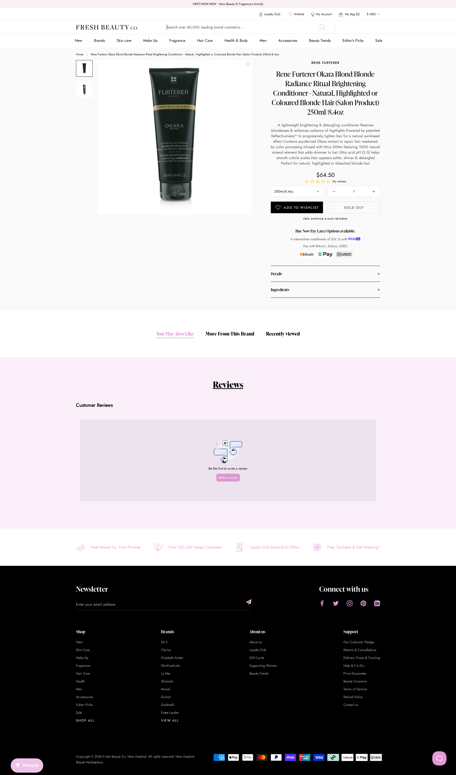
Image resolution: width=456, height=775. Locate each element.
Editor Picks (84, 704)
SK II (164, 642)
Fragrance (177, 40)
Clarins (166, 649)
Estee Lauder (170, 712)
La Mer (166, 673)
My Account (324, 14)
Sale (378, 40)
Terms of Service (355, 689)
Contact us (350, 704)
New (78, 40)
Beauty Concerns (355, 681)
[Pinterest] (363, 603)
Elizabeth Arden (172, 657)
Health (80, 681)
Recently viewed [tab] (283, 333)
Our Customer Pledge (358, 642)
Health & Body (236, 40)
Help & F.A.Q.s (354, 665)
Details (276, 273)
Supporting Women (263, 665)
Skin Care (83, 649)
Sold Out (354, 207)
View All (170, 720)
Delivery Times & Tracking (361, 657)
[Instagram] (349, 603)
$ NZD (371, 14)
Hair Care (205, 40)
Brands (99, 40)
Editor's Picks (352, 40)
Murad (165, 689)
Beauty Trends (320, 40)
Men (263, 40)
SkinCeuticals (170, 665)
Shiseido (167, 681)
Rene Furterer (325, 62)
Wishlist (299, 14)
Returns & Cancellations (359, 649)
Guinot (166, 697)
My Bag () (352, 14)
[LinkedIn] (377, 603)
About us (255, 642)
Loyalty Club (271, 14)
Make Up (150, 40)
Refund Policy (353, 697)
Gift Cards (256, 657)
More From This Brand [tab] (229, 333)
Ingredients (280, 289)
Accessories (287, 40)
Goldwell (167, 704)
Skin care (124, 40)
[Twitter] (336, 603)
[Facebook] (322, 603)
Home (79, 54)
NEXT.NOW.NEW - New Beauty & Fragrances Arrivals (228, 4)
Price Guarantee (354, 673)
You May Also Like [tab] (175, 333)
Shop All (85, 720)
